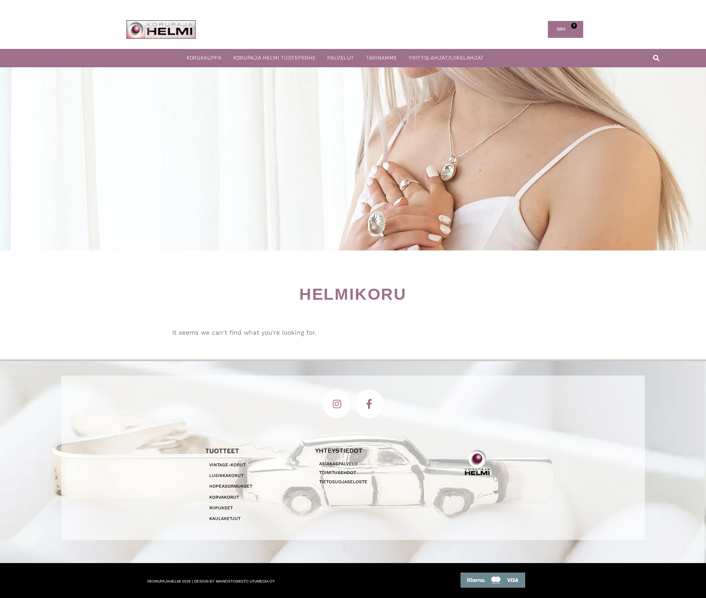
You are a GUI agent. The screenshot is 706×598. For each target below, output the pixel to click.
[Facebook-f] (369, 403)
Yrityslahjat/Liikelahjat (446, 58)
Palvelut (340, 58)
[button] (656, 58)
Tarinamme (381, 58)
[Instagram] (336, 403)
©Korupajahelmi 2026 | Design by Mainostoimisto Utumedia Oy (211, 581)
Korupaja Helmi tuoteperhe (274, 58)
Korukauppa (204, 58)
